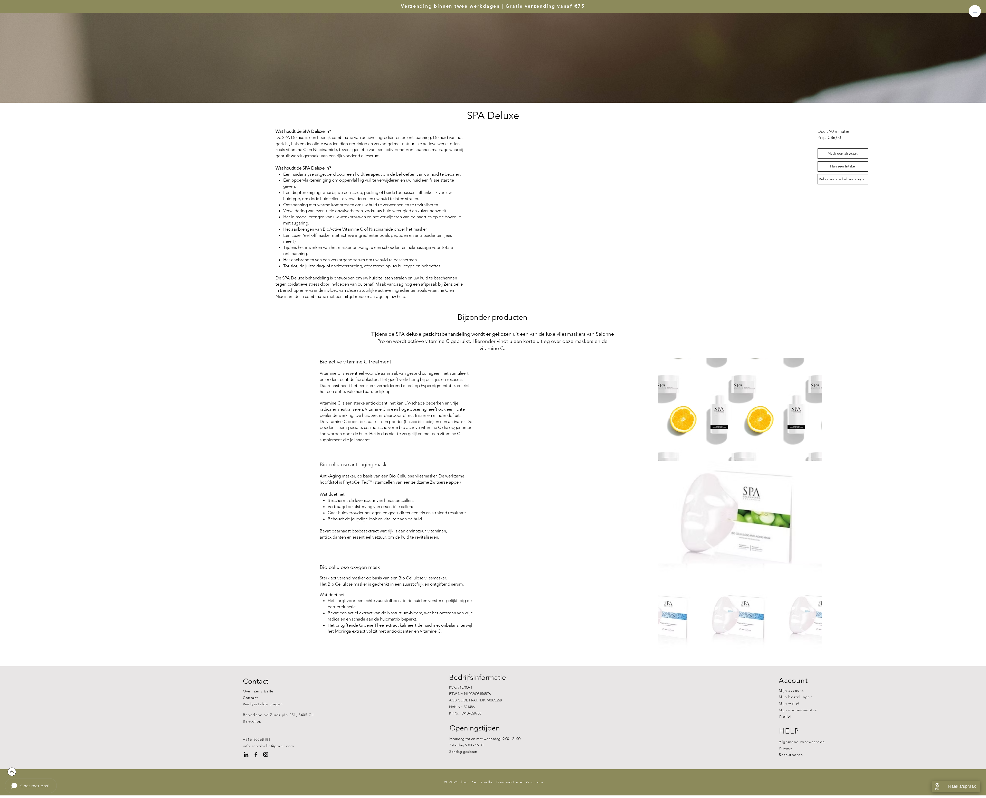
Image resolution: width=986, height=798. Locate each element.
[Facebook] (256, 754)
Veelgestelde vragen (263, 704)
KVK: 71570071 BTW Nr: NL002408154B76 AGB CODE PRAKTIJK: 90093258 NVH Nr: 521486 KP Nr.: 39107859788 (475, 700)
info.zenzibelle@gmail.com (268, 746)
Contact (250, 697)
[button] (975, 11)
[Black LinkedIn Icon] (246, 754)
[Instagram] (265, 754)
